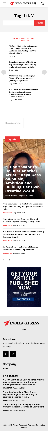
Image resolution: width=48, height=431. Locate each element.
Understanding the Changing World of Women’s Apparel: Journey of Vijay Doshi (21, 78)
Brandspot (7, 213)
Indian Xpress (11, 196)
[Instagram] (13, 354)
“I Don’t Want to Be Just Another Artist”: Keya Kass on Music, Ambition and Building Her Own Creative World (23, 50)
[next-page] (44, 72)
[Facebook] (6, 354)
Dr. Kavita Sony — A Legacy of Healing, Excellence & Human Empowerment (20, 248)
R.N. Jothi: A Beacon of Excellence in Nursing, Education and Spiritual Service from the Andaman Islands (23, 93)
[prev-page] (3, 72)
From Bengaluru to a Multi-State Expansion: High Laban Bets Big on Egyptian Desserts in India (23, 64)
